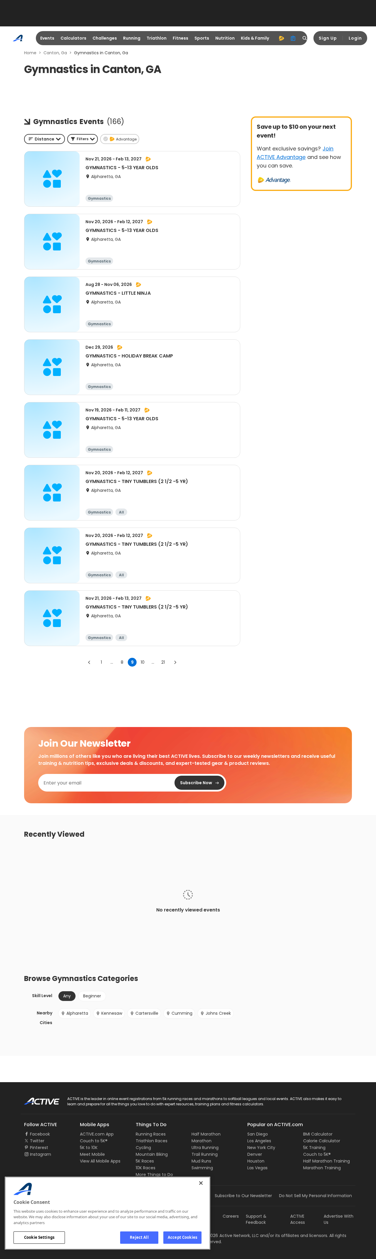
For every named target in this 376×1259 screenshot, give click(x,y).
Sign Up (328, 38)
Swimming (202, 1168)
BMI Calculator (318, 1134)
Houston (255, 1161)
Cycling (143, 1147)
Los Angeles (259, 1141)
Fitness (180, 38)
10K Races (145, 1168)
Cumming (182, 1013)
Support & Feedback (256, 1219)
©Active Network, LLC (231, 1235)
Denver (254, 1154)
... (111, 662)
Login (355, 38)
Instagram (40, 1154)
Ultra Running (205, 1147)
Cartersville (146, 1013)
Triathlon (157, 38)
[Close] (200, 1183)
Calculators (73, 38)
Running (131, 38)
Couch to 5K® (94, 1141)
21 (163, 662)
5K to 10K (89, 1147)
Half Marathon (206, 1134)
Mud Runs (201, 1161)
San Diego (257, 1134)
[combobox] (44, 139)
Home (30, 53)
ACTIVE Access (297, 1219)
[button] (82, 139)
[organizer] (293, 38)
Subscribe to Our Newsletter (243, 1196)
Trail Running (205, 1154)
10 (143, 662)
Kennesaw (111, 1013)
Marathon (202, 1141)
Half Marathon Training (326, 1161)
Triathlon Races (151, 1141)
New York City (261, 1147)
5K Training (314, 1147)
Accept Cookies (182, 1237)
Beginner (92, 996)
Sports (201, 38)
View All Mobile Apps (100, 1161)
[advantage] (281, 38)
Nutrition (225, 38)
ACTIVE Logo (36, 1099)
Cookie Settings (39, 1237)
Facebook (40, 1134)
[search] (305, 38)
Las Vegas (257, 1168)
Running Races (151, 1134)
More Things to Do (154, 1174)
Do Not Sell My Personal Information (315, 1196)
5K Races (145, 1161)
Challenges (105, 38)
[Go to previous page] (89, 662)
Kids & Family (255, 38)
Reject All (139, 1237)
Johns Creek (218, 1013)
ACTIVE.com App (97, 1134)
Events (47, 38)
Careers (231, 1216)
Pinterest (39, 1147)
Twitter (37, 1141)
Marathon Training (322, 1168)
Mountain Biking (152, 1154)
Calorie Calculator (321, 1141)
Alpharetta (77, 1013)
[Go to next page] (175, 662)
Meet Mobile (92, 1154)
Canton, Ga (55, 53)
